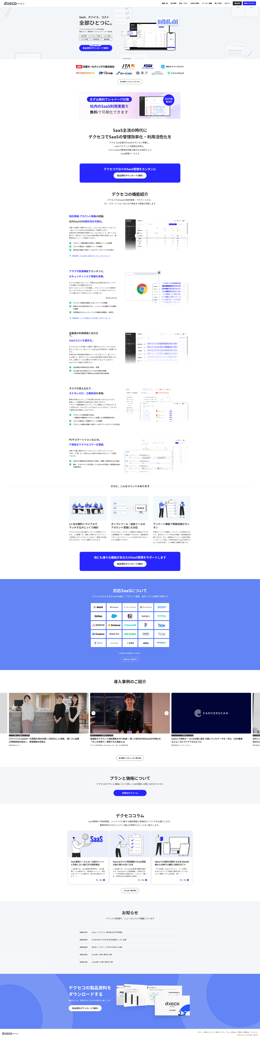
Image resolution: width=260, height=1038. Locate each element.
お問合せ (240, 1032)
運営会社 (246, 1032)
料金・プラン (183, 3)
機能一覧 (165, 3)
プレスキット (254, 1032)
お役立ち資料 (195, 3)
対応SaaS (233, 1032)
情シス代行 (218, 3)
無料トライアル (220, 1032)
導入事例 (173, 3)
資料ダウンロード (209, 1032)
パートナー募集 (207, 3)
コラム (228, 1032)
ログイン (227, 3)
